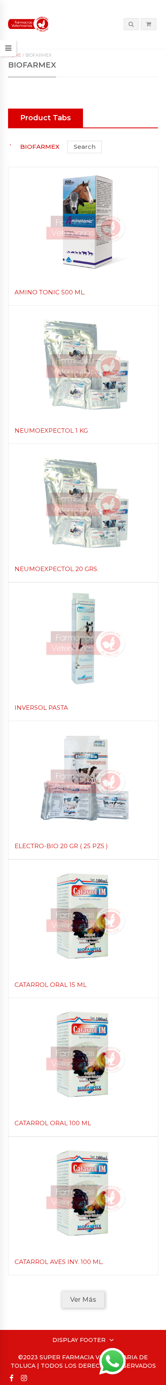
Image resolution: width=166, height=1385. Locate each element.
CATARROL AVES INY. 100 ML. (59, 1262)
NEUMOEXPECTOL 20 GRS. (56, 569)
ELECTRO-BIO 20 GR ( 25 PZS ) (61, 846)
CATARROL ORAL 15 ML (51, 984)
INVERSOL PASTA (41, 707)
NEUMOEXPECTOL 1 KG (51, 430)
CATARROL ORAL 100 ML (53, 1123)
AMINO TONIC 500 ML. (50, 292)
